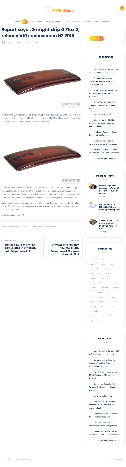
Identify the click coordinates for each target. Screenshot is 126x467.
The (106, 311)
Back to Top (117, 460)
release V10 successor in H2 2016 (15, 226)
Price (102, 306)
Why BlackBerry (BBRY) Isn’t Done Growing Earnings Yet (109, 207)
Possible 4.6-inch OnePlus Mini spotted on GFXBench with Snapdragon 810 (20, 247)
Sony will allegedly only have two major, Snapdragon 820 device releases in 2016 (65, 249)
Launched (104, 288)
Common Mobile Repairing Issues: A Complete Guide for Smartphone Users (102, 81)
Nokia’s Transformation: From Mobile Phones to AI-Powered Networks (103, 93)
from (100, 274)
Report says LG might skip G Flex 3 (44, 226)
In (109, 278)
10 (103, 259)
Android (94, 264)
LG (63, 21)
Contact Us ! (106, 21)
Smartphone (95, 311)
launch (93, 288)
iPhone (101, 283)
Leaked (115, 288)
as (112, 264)
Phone (93, 306)
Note (102, 302)
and (116, 259)
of (109, 302)
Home (17, 21)
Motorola (76, 21)
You (92, 320)
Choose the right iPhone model (106, 159)
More (109, 292)
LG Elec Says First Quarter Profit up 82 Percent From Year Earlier (109, 189)
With (110, 316)
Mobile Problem (35, 21)
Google (93, 278)
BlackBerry (107, 269)
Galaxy (108, 274)
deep (9, 43)
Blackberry (87, 21)
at (92, 269)
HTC (68, 21)
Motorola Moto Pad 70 (103, 114)
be (98, 269)
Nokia (96, 21)
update (93, 316)
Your (100, 320)
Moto (93, 297)
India (93, 283)
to (113, 311)
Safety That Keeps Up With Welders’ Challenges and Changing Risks (103, 105)
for (92, 274)
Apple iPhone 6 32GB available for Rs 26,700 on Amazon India (109, 224)
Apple (57, 21)
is (109, 283)
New (112, 297)
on (116, 302)
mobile (100, 292)
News (24, 21)
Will (102, 316)
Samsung (49, 21)
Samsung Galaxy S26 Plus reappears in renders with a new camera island (102, 123)
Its (116, 283)
